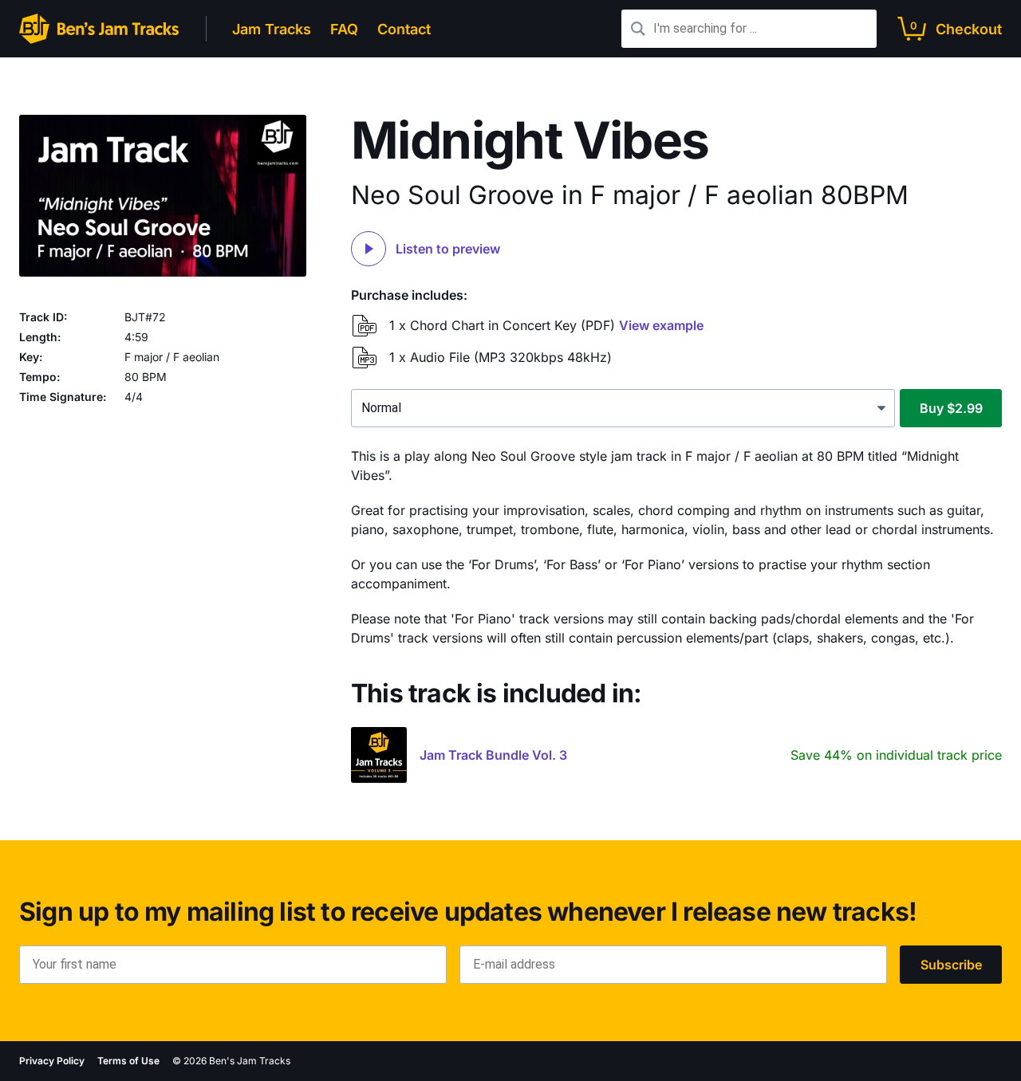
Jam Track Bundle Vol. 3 (493, 755)
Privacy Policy (52, 1061)
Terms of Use (128, 1061)
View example (661, 325)
